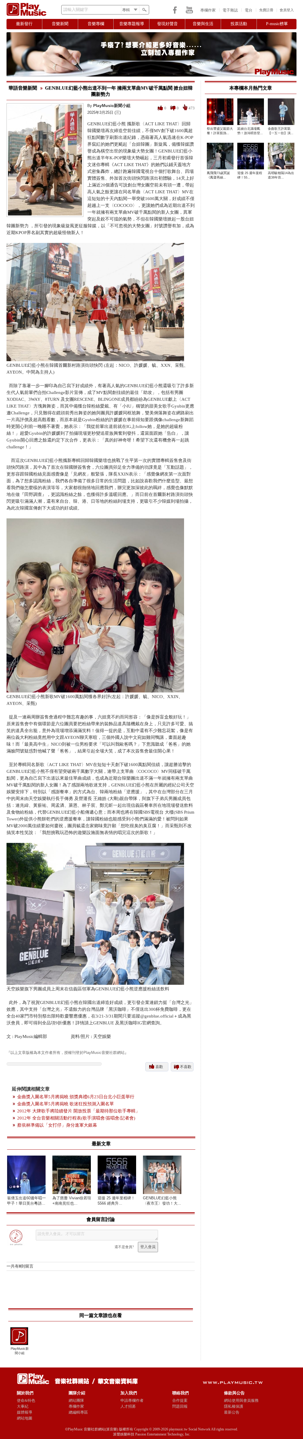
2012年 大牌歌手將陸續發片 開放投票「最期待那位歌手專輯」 (78, 1111)
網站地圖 (24, 1418)
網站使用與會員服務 (241, 1400)
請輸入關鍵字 (75, 9)
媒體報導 (24, 1412)
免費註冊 (266, 10)
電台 (248, 10)
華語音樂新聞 (23, 87)
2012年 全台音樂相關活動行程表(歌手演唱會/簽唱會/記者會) (76, 1118)
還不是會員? (124, 1247)
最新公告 (231, 1412)
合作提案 (180, 1400)
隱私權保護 (233, 1406)
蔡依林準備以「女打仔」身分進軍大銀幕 (57, 1125)
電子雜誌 (230, 10)
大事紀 (22, 1406)
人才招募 (128, 1406)
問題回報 (180, 1406)
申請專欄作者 (132, 1400)
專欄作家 (208, 10)
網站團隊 (76, 1400)
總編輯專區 (78, 1412)
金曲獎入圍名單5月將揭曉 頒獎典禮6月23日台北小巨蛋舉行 (75, 1096)
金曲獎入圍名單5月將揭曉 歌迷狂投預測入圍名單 (65, 1103)
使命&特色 (26, 1400)
